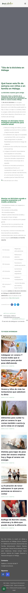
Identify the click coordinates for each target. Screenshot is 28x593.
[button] (4, 588)
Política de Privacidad (16, 588)
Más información (14, 298)
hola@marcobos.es (7, 566)
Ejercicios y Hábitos (7, 46)
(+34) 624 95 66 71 (12, 563)
